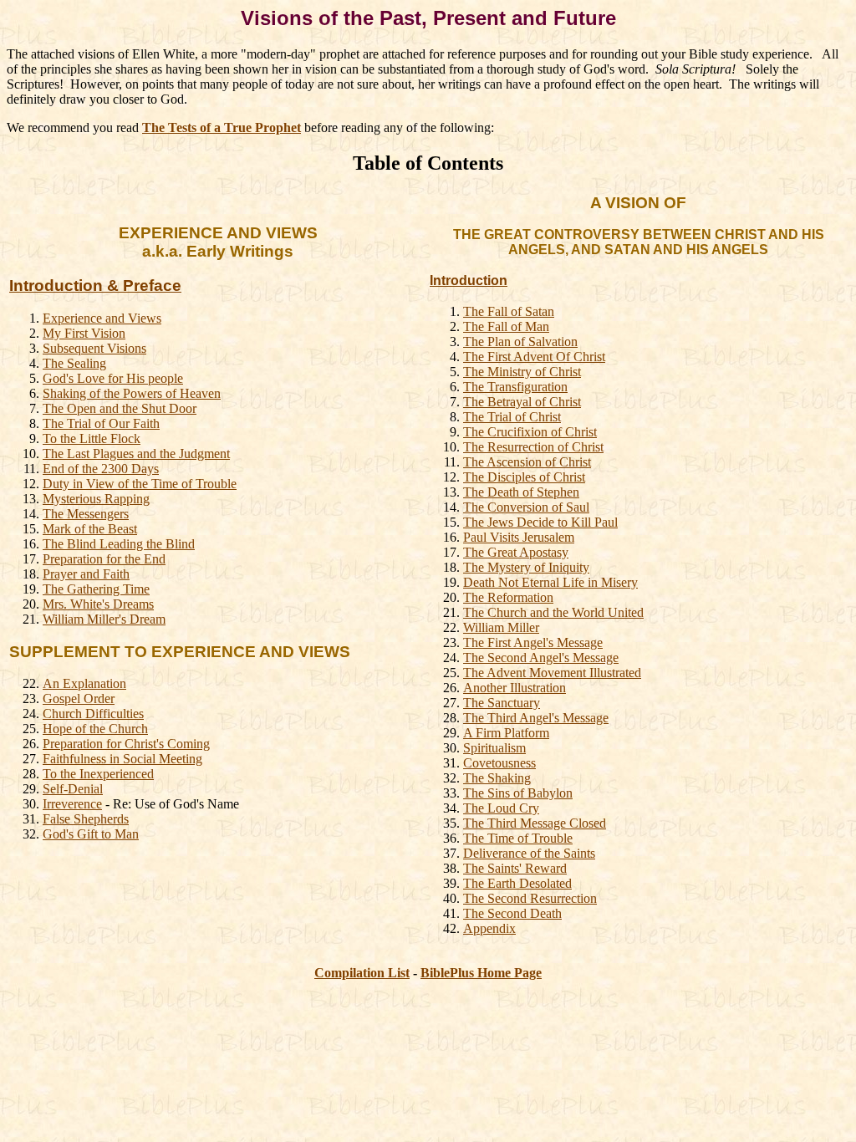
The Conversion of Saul (526, 507)
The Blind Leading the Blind (119, 544)
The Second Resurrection (530, 898)
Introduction (468, 280)
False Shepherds (86, 819)
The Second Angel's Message (541, 657)
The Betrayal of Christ (522, 402)
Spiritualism (494, 748)
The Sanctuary (501, 703)
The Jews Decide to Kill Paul (540, 522)
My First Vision (84, 333)
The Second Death (512, 913)
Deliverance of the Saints (529, 853)
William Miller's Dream (104, 619)
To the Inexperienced (98, 774)
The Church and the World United (553, 612)
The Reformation (508, 597)
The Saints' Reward (515, 868)
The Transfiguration (515, 387)
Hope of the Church (95, 728)
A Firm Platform (506, 733)
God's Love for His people (113, 378)
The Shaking (497, 778)
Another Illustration (514, 688)
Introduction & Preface (95, 285)
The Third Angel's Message (536, 718)
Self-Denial (73, 789)
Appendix (489, 928)
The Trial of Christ (512, 417)
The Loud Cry (501, 808)
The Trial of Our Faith (101, 423)
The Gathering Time (96, 589)
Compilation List (362, 973)
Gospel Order (79, 698)
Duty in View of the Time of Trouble (140, 484)
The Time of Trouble (518, 838)
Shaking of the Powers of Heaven (132, 393)
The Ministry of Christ (522, 372)
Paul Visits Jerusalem (518, 537)
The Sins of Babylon (518, 793)
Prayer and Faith (86, 574)
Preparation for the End (104, 559)
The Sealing (74, 363)
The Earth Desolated (517, 883)
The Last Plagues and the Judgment (136, 453)
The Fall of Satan (508, 311)
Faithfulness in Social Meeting (122, 759)
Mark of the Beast (90, 529)
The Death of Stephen (521, 492)
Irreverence (72, 804)
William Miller (501, 627)
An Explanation (84, 683)
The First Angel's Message (533, 642)
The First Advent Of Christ (534, 356)
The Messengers (86, 514)
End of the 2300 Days (101, 468)
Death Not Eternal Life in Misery (550, 582)
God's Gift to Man (91, 834)
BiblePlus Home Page (481, 973)
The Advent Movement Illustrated (552, 672)
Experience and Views (102, 318)
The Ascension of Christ (527, 462)
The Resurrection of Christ (533, 447)
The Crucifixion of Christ (530, 432)
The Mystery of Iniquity (526, 567)
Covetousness (499, 763)
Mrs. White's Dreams (98, 604)
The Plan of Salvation (520, 341)
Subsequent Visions (94, 348)
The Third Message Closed (534, 823)
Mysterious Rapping (96, 499)
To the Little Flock (91, 438)
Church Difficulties (93, 713)
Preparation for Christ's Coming (126, 744)
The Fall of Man (506, 326)
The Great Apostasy (515, 552)
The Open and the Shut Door (119, 408)
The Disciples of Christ (524, 477)
